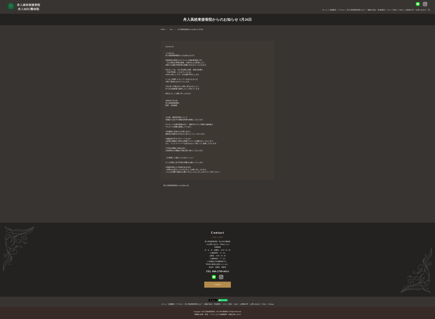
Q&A (401, 10)
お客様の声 (409, 10)
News (171, 29)
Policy (264, 304)
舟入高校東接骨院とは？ (356, 10)
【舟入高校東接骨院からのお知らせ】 (176, 185)
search (429, 10)
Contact (217, 284)
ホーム (324, 10)
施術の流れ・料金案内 (376, 10)
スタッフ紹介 (392, 10)
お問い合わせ (421, 10)
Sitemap (271, 304)
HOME (163, 29)
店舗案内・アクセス (337, 10)
